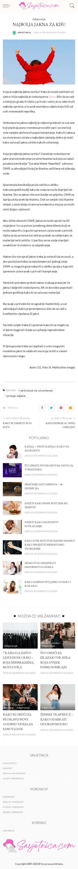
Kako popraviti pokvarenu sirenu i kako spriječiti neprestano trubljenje (50, 544)
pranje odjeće (16, 395)
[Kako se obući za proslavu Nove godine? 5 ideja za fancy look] (20, 697)
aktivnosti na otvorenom (36, 390)
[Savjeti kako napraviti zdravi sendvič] (12, 508)
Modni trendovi (51, 643)
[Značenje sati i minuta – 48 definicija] (12, 489)
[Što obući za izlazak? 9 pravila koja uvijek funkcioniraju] (57, 635)
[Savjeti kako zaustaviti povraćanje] (12, 527)
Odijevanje (39, 19)
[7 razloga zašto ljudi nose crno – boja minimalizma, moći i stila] (20, 635)
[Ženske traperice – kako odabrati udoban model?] (57, 697)
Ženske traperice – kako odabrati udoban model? (56, 719)
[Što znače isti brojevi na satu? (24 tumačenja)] (12, 470)
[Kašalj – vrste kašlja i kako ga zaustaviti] (12, 451)
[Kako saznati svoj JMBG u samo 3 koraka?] (12, 587)
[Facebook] (42, 408)
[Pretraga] (71, 5)
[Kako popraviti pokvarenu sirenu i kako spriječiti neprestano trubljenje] (12, 547)
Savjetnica (24, 32)
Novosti (9, 707)
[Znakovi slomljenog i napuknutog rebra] (12, 568)
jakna (52, 96)
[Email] (70, 408)
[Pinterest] (61, 408)
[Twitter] (51, 408)
